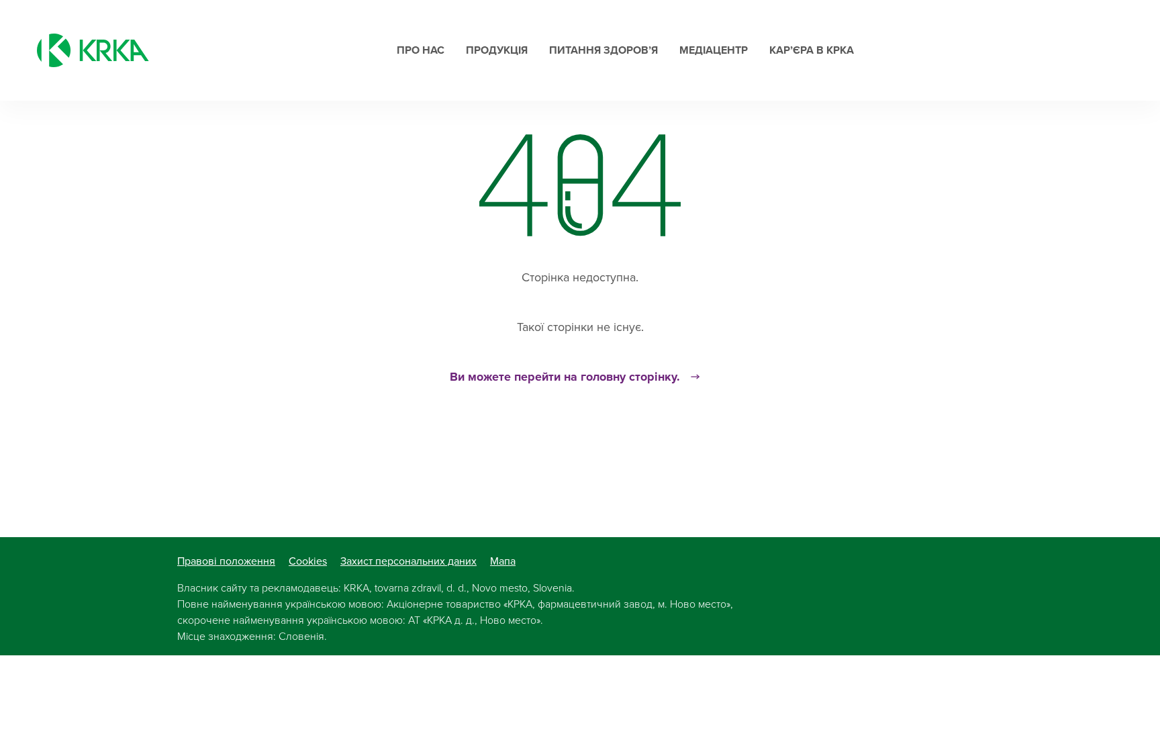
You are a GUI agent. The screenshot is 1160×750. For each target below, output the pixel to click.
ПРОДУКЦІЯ (497, 50)
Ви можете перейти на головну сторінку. (565, 376)
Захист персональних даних (408, 561)
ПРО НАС (420, 50)
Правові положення (226, 561)
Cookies (308, 561)
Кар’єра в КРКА (811, 50)
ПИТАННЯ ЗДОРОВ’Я (603, 50)
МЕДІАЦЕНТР (713, 50)
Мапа (503, 561)
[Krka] (93, 50)
